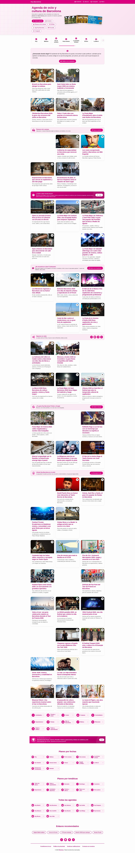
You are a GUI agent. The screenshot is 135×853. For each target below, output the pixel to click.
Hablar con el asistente (68, 61)
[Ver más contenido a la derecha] (103, 40)
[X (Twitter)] (101, 337)
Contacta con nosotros (88, 846)
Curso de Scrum (53, 832)
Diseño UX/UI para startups (82, 832)
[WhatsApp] (91, 337)
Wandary (61, 850)
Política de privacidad (59, 846)
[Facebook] (98, 337)
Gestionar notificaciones (73, 846)
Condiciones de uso (45, 846)
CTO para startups (66, 832)
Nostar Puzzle (97, 832)
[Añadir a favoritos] (52, 70)
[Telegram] (95, 337)
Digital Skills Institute (39, 832)
